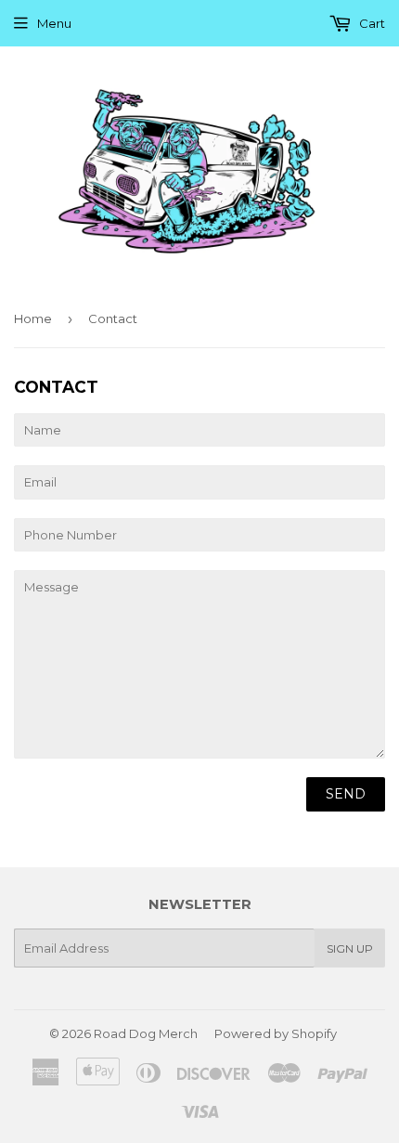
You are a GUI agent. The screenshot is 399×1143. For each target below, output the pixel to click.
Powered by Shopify (275, 1033)
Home (33, 318)
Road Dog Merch (146, 1033)
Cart (370, 23)
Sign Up (350, 948)
